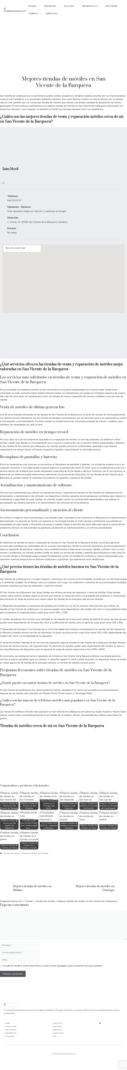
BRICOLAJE (57, 1030)
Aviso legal (58, 1033)
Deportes (50, 6)
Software (111, 6)
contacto (58, 1023)
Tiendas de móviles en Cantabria (34, 853)
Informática (89, 6)
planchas (9, 1036)
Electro (69, 6)
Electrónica (10, 1030)
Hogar (32, 6)
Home (7, 1023)
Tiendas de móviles (11, 853)
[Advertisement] (63, 148)
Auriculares (11, 1026)
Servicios (52, 13)
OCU (55, 1036)
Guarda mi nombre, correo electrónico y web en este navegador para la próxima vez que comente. (52, 965)
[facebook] (100, 1023)
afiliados (57, 1026)
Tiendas (33, 13)
